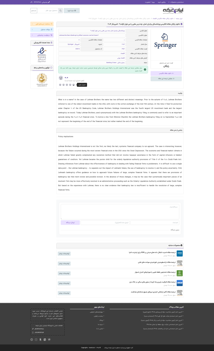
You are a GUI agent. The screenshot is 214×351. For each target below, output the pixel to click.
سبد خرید (71, 10)
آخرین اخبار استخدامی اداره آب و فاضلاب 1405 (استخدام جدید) (162, 329)
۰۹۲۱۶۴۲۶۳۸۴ (39, 332)
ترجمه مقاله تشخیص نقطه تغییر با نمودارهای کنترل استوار (155, 272)
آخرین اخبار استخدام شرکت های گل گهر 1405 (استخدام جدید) (163, 316)
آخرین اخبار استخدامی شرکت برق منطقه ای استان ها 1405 (164, 324)
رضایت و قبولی (98, 316)
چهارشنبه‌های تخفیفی (96, 312)
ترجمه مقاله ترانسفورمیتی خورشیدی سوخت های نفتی (157, 262)
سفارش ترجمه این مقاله (165, 79)
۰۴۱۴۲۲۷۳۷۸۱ (39, 329)
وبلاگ (101, 320)
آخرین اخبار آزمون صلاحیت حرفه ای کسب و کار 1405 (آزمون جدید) (161, 320)
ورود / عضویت (149, 2)
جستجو (33, 10)
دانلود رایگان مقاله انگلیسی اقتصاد (163, 19)
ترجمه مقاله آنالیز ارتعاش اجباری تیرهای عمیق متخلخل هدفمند (153, 292)
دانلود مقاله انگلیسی (165, 73)
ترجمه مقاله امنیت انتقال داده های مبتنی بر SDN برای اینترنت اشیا (152, 252)
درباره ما (100, 324)
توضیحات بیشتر (64, 253)
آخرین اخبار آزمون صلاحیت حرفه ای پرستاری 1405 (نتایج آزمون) (162, 312)
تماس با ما (99, 329)
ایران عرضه (179, 19)
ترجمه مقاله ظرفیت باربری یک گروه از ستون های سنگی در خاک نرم (153, 282)
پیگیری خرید (162, 2)
